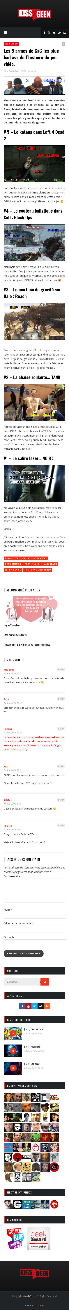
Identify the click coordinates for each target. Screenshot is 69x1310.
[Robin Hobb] (8, 1170)
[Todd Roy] (45, 1170)
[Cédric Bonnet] (17, 1111)
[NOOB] (26, 1160)
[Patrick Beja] (45, 1160)
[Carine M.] (8, 1111)
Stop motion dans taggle (15, 635)
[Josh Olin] (35, 1131)
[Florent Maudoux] (17, 1121)
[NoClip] (17, 1160)
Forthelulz (32, 564)
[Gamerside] (17, 1208)
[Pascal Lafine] (35, 1160)
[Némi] (8, 1160)
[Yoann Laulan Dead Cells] (54, 1131)
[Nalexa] (54, 1151)
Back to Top (33, 1305)
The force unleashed (37, 569)
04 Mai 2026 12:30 (34, 1068)
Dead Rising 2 (13, 564)
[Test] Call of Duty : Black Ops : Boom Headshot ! (27, 644)
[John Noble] (26, 1131)
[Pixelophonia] (54, 1160)
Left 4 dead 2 (13, 569)
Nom (8, 909)
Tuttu (6, 699)
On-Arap (8, 826)
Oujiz (33, 70)
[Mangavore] (8, 1151)
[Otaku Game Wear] (54, 1208)
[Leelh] (26, 1141)
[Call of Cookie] (54, 1101)
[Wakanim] (26, 1180)
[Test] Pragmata (32, 1046)
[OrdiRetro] (45, 1208)
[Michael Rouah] (35, 1151)
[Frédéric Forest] (35, 1121)
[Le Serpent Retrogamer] (35, 1208)
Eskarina (8, 729)
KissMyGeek (29, 1296)
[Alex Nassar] (17, 1101)
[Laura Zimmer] (8, 1141)
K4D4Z (7, 800)
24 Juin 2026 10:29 (34, 1051)
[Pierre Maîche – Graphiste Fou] (8, 1208)
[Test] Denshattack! (33, 1029)
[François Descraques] (26, 1121)
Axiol (6, 766)
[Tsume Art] (17, 1180)
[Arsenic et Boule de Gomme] (26, 1101)
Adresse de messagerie (19, 923)
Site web (9, 937)
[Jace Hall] (8, 1131)
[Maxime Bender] (17, 1151)
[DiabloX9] (35, 1111)
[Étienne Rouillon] (8, 1121)
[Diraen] (45, 1111)
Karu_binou (9, 670)
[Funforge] (45, 1121)
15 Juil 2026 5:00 (33, 1033)
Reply (61, 669)
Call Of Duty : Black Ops (31, 558)
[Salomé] (17, 1170)
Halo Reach (50, 564)
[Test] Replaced (32, 1064)
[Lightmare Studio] (35, 1141)
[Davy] (26, 1111)
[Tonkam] (54, 1170)
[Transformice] (8, 1180)
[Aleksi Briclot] (8, 1101)
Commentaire (12, 876)
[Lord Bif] (45, 1141)
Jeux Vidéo (11, 43)
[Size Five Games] (26, 1170)
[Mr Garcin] (45, 1151)
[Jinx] (17, 1131)
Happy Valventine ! (12, 625)
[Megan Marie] (26, 1151)
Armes (8, 558)
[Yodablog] (35, 1180)
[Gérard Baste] (54, 1121)
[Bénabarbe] (45, 1101)
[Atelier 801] (35, 1101)
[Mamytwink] (54, 1141)
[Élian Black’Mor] (54, 1111)
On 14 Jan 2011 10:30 (15, 70)
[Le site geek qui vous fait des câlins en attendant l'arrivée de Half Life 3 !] (34, 19)
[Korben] (45, 1131)
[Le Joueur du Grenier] (17, 1141)
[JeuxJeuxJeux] (26, 1208)
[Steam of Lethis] (35, 1170)
